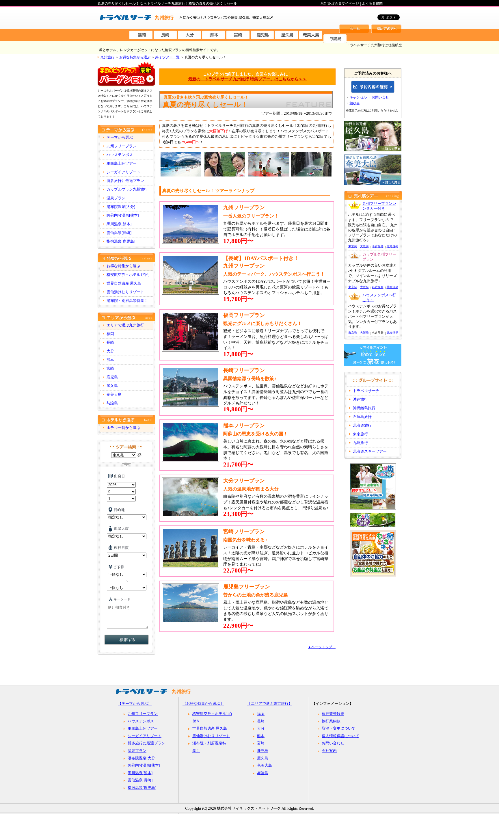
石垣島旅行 (362, 417)
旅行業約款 (331, 721)
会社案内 (329, 751)
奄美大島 (114, 395)
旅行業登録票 (333, 714)
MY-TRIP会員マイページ (340, 3)
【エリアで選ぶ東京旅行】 (269, 704)
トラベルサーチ (366, 391)
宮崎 (110, 369)
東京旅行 (360, 434)
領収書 (354, 103)
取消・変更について (338, 728)
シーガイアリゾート (123, 172)
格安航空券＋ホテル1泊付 (128, 275)
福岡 (110, 334)
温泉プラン (116, 198)
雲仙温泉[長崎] (119, 233)
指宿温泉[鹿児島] (121, 241)
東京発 (352, 246)
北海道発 (392, 246)
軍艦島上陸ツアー (122, 163)
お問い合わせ (333, 743)
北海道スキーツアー (370, 451)
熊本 (110, 360)
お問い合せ (380, 97)
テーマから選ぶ (120, 137)
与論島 (112, 403)
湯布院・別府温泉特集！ (127, 301)
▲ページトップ (322, 647)
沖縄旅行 (360, 399)
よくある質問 (372, 3)
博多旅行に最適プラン (125, 181)
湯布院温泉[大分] (121, 207)
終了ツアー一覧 (167, 57)
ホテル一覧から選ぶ (123, 428)
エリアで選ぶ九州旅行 (125, 325)
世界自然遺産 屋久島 (124, 283)
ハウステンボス (120, 155)
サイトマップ (331, 8)
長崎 (110, 343)
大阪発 (364, 246)
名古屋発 (377, 246)
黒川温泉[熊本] (119, 224)
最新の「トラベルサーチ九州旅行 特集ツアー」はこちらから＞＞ (247, 79)
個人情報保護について (340, 736)
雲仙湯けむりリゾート (125, 292)
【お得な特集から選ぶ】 (203, 704)
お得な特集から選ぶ (134, 57)
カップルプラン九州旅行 (127, 189)
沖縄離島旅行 (364, 408)
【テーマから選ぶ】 (135, 704)
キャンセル (358, 97)
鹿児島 (112, 377)
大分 (110, 351)
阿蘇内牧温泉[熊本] (123, 215)
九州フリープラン (122, 146)
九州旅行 (107, 57)
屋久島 (112, 386)
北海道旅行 (362, 425)
